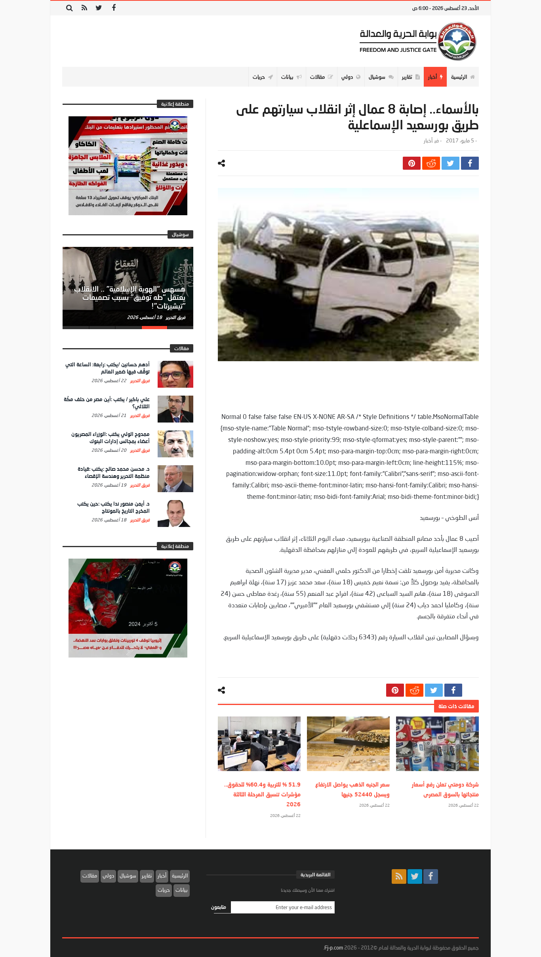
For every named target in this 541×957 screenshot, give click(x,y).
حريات (164, 890)
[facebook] (470, 163)
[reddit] (431, 163)
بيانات (181, 890)
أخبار (428, 141)
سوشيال (128, 875)
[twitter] (450, 163)
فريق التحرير (175, 317)
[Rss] (84, 8)
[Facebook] (113, 8)
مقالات (89, 875)
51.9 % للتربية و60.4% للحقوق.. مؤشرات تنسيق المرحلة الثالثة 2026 (262, 794)
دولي (108, 875)
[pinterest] (412, 163)
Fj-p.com (333, 947)
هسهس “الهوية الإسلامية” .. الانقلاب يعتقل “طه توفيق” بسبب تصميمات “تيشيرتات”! (129, 297)
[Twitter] (98, 8)
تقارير (147, 875)
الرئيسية (180, 875)
